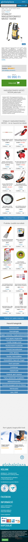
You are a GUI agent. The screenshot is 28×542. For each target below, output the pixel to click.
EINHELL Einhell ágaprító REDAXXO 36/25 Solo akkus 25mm (7, 162)
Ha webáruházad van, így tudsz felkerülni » (10, 482)
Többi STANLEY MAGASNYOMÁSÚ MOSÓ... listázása (14, 218)
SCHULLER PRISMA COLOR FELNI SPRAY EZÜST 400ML (21, 307)
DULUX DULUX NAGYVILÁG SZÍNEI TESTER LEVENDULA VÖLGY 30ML (21, 285)
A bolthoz (5, 146)
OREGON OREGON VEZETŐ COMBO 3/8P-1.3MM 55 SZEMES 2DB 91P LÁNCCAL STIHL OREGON (7, 140)
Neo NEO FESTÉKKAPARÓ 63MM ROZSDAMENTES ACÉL (7, 240)
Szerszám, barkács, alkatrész (14, 8)
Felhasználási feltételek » (6, 511)
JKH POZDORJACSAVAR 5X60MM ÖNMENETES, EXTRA (20, 207)
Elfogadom (5, 539)
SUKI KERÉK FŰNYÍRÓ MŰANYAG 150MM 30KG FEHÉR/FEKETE (7, 207)
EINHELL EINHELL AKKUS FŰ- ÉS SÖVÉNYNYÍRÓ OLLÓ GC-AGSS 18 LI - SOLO (20, 140)
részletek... (4, 59)
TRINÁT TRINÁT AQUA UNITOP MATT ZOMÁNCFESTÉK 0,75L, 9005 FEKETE (20, 240)
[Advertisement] (14, 410)
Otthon (6, 8)
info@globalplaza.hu (5, 529)
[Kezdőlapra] (7, 3)
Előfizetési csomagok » (5, 507)
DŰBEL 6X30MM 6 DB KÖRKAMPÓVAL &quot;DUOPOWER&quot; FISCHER (7, 262)
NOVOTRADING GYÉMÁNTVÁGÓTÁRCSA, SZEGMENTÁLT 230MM (20, 262)
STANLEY (7, 12)
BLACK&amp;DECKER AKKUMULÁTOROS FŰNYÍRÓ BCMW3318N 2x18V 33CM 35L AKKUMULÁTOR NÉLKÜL (21, 184)
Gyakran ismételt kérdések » (6, 506)
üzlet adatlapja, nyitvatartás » (9, 70)
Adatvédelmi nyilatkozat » (6, 510)
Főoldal (3, 8)
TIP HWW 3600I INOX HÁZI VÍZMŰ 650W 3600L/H (20, 162)
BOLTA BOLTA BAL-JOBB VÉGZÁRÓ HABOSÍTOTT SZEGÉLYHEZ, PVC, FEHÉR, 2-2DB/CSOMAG (7, 307)
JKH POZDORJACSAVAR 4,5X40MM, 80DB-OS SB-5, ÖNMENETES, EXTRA (7, 285)
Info (10, 146)
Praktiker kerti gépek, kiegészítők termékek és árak (14, 318)
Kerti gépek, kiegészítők (6, 10)
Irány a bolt (12, 83)
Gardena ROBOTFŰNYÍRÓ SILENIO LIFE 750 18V (7, 184)
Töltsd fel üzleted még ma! (7, 479)
